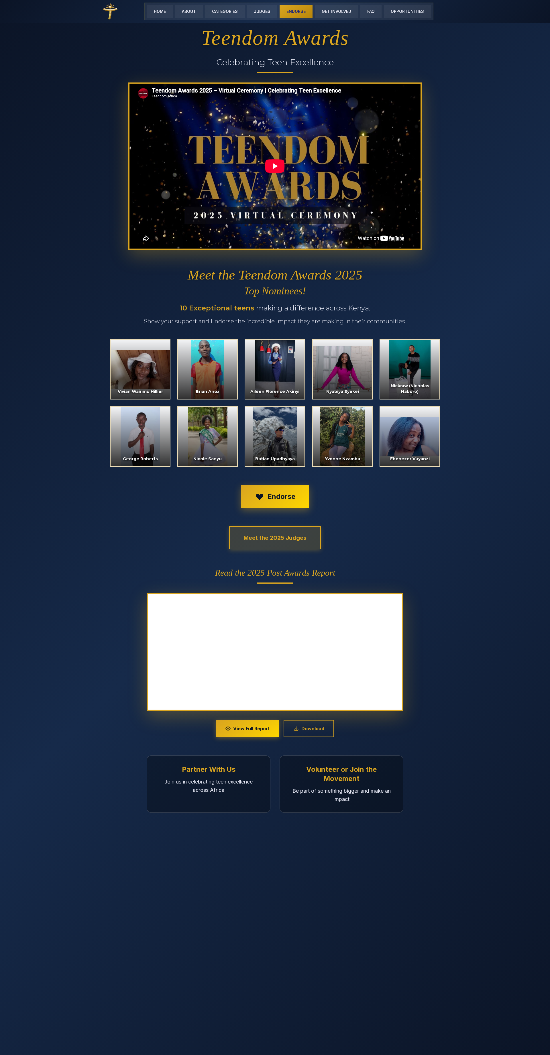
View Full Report (251, 728)
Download (312, 728)
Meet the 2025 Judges (275, 537)
